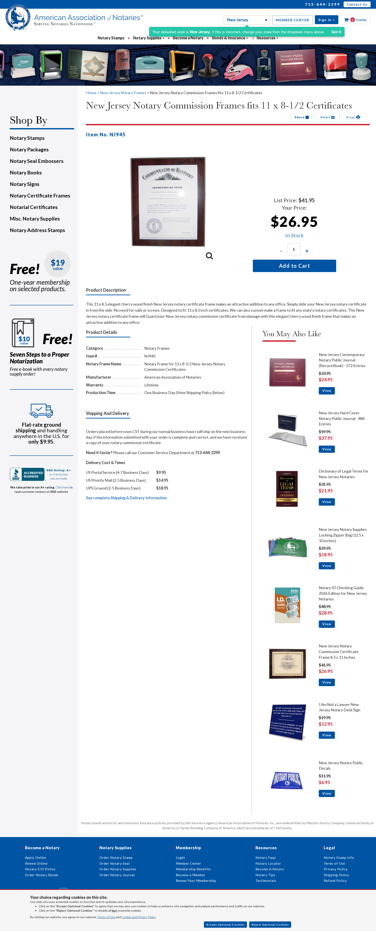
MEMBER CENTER (292, 20)
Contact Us (357, 4)
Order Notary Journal (117, 875)
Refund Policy (335, 881)
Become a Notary (188, 37)
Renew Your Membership (196, 881)
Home (91, 92)
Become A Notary (269, 869)
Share (300, 117)
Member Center (188, 863)
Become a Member (191, 875)
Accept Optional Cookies (225, 924)
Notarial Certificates (34, 207)
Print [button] (351, 117)
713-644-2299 (322, 4)
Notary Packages (29, 149)
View (326, 391)
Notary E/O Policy (40, 869)
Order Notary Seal (114, 863)
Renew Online (36, 863)
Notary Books (26, 172)
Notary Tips (265, 875)
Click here (62, 487)
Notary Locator (268, 863)
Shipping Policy (336, 875)
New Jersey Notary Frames (123, 92)
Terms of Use (106, 917)
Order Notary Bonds (42, 875)
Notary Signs (24, 184)
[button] (326, 19)
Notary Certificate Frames (40, 195)
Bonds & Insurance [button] (229, 37)
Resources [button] (266, 37)
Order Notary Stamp (116, 857)
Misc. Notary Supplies (35, 219)
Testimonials (265, 881)
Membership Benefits (193, 869)
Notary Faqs (265, 857)
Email (326, 117)
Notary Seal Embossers (37, 161)
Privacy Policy (336, 869)
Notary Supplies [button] (147, 37)
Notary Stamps (111, 37)
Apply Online (35, 857)
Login (180, 857)
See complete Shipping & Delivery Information (126, 497)
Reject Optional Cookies (270, 924)
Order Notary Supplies (117, 869)
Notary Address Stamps (37, 230)
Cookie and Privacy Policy (139, 917)
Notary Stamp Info (339, 857)
